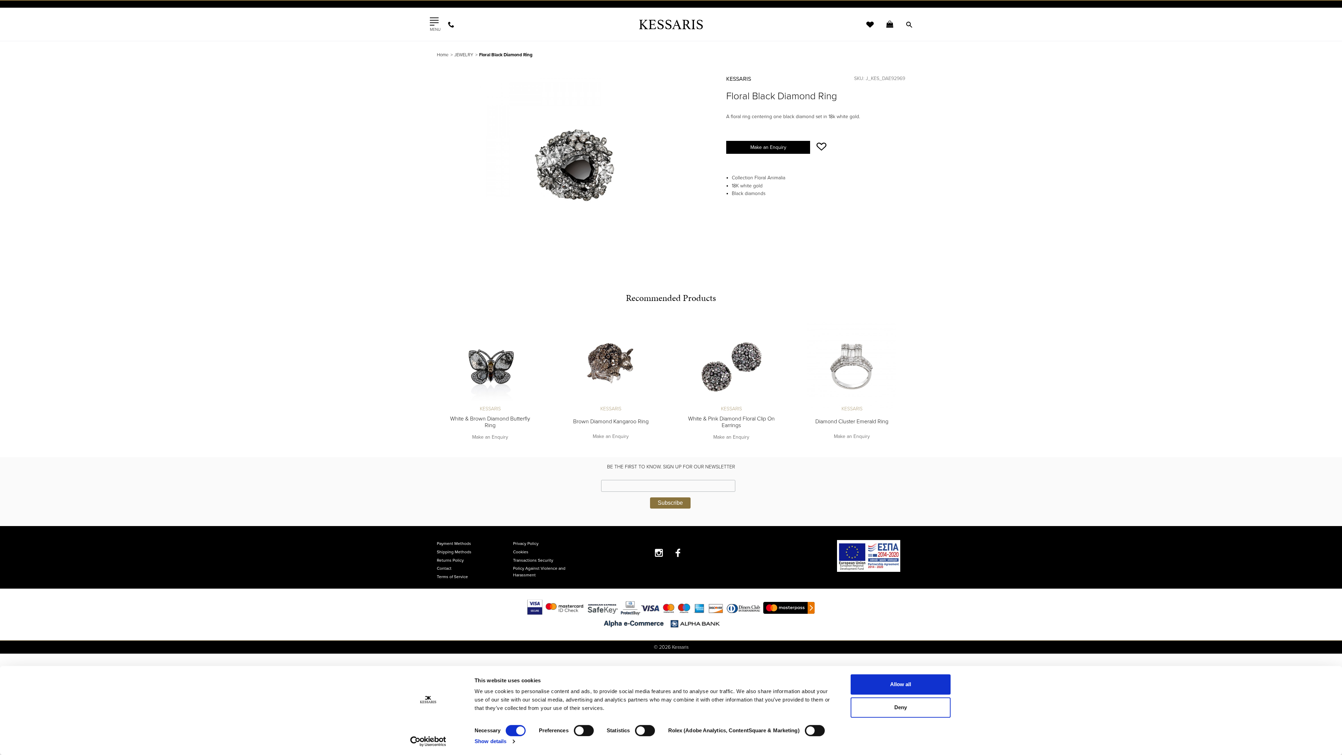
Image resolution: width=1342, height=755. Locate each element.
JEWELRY (463, 55)
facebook (678, 552)
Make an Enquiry (768, 147)
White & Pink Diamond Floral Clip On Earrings (731, 422)
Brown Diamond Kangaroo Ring (611, 421)
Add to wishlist (821, 146)
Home (442, 55)
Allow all (900, 684)
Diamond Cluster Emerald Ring (851, 421)
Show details (490, 741)
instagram (659, 552)
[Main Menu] (434, 21)
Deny (900, 707)
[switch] (584, 730)
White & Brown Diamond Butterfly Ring (490, 422)
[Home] (671, 24)
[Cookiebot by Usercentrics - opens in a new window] (428, 741)
